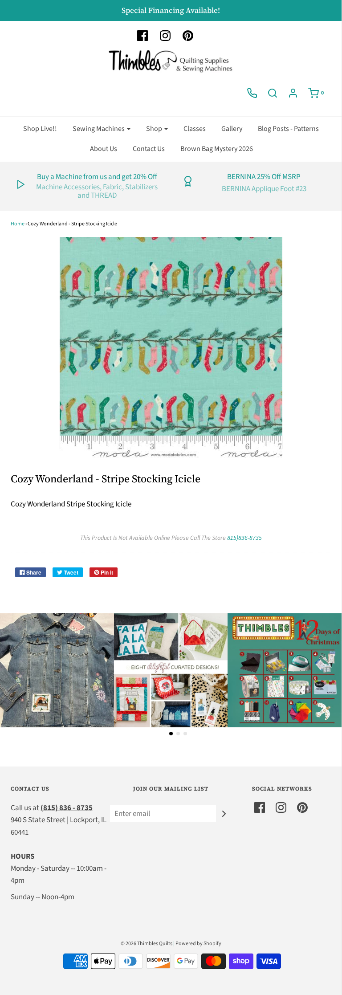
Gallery (231, 129)
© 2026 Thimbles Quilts (146, 943)
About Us (103, 149)
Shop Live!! (40, 129)
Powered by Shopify (198, 943)
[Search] (272, 93)
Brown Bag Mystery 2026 (216, 149)
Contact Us (149, 149)
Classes (194, 129)
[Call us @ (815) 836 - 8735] (252, 93)
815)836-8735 (244, 538)
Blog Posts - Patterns (288, 129)
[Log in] (293, 93)
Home (17, 224)
